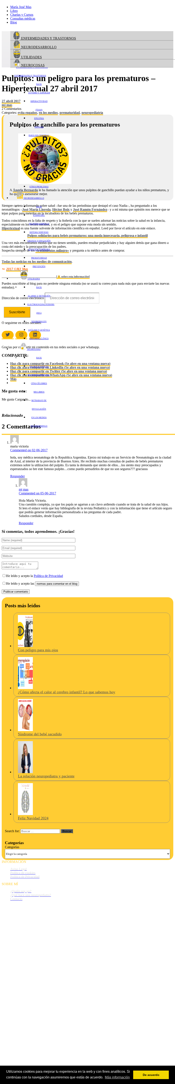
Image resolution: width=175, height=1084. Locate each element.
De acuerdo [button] (151, 1075)
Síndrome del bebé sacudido (40, 734)
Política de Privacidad (48, 576)
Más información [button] (117, 1077)
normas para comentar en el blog (57, 583)
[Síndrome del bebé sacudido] (25, 730)
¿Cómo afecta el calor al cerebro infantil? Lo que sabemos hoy (66, 692)
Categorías (12, 847)
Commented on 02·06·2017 (29, 450)
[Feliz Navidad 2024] (25, 814)
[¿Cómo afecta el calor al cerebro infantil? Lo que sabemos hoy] (25, 688)
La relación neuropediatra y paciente (46, 776)
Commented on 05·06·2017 (37, 493)
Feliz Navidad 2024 (33, 818)
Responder (17, 476)
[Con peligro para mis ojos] (25, 646)
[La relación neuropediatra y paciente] (25, 772)
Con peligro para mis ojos (38, 650)
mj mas (23, 489)
